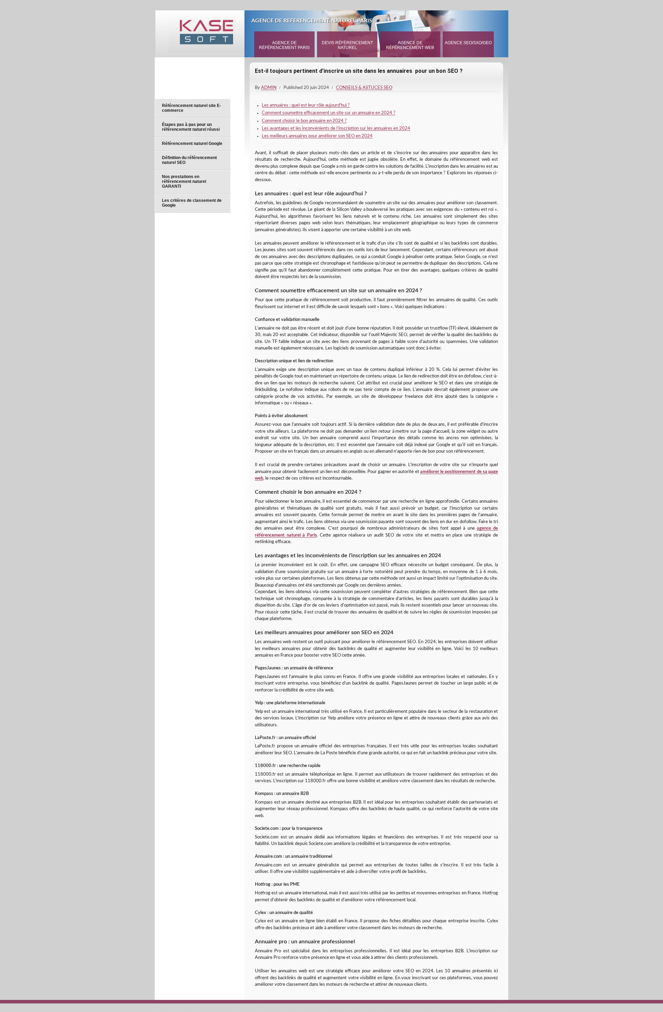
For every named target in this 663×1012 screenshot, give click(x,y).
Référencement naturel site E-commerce (191, 108)
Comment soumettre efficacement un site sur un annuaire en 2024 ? (328, 113)
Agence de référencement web (410, 45)
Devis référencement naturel (347, 45)
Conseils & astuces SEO (364, 88)
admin (269, 88)
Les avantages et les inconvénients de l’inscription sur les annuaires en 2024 (336, 128)
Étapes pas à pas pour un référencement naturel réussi (191, 127)
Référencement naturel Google (192, 143)
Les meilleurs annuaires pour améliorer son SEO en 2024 (317, 136)
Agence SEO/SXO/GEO (468, 42)
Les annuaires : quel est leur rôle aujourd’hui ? (306, 105)
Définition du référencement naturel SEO (189, 160)
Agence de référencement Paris (284, 45)
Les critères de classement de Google (192, 203)
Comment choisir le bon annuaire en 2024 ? (304, 121)
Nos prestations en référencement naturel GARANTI (184, 181)
